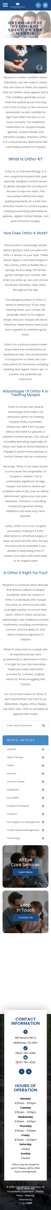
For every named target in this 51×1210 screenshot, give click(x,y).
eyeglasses (13, 789)
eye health (13, 797)
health (10, 765)
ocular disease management (23, 830)
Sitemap (30, 1195)
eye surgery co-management (23, 822)
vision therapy (15, 757)
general (11, 749)
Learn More (25, 872)
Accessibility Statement (20, 1191)
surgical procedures (18, 805)
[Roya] (25, 1204)
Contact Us (25, 917)
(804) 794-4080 (25, 1053)
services (11, 773)
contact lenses (15, 781)
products (12, 814)
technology (13, 838)
